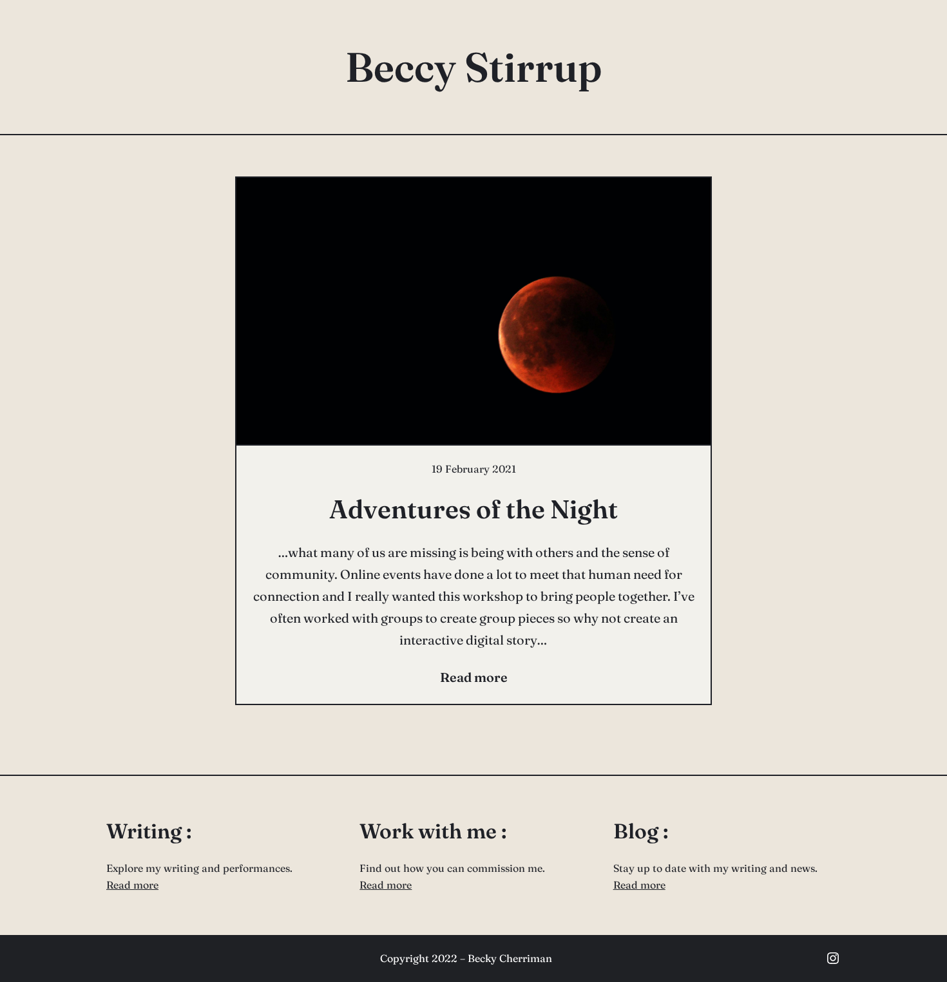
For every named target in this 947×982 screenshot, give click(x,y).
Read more (132, 884)
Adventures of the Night (473, 509)
